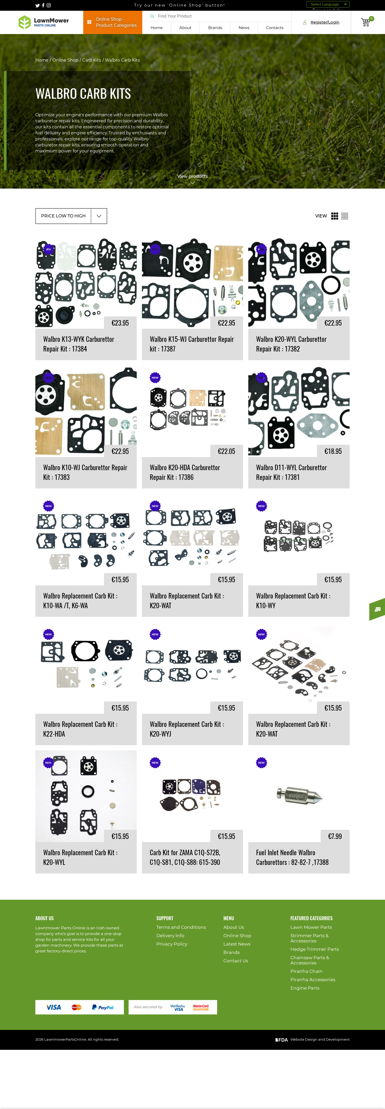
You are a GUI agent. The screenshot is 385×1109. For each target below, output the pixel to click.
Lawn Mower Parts (311, 927)
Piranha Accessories (312, 980)
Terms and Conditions (181, 927)
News (244, 28)
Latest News (236, 944)
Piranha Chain (306, 971)
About (185, 28)
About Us (233, 927)
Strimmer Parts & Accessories (309, 938)
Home (157, 28)
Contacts (274, 28)
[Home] (43, 22)
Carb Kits (91, 60)
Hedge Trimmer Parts (314, 949)
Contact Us (235, 961)
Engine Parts (304, 988)
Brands (215, 28)
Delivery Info (170, 936)
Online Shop (65, 60)
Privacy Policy (171, 944)
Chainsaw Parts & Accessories (309, 960)
